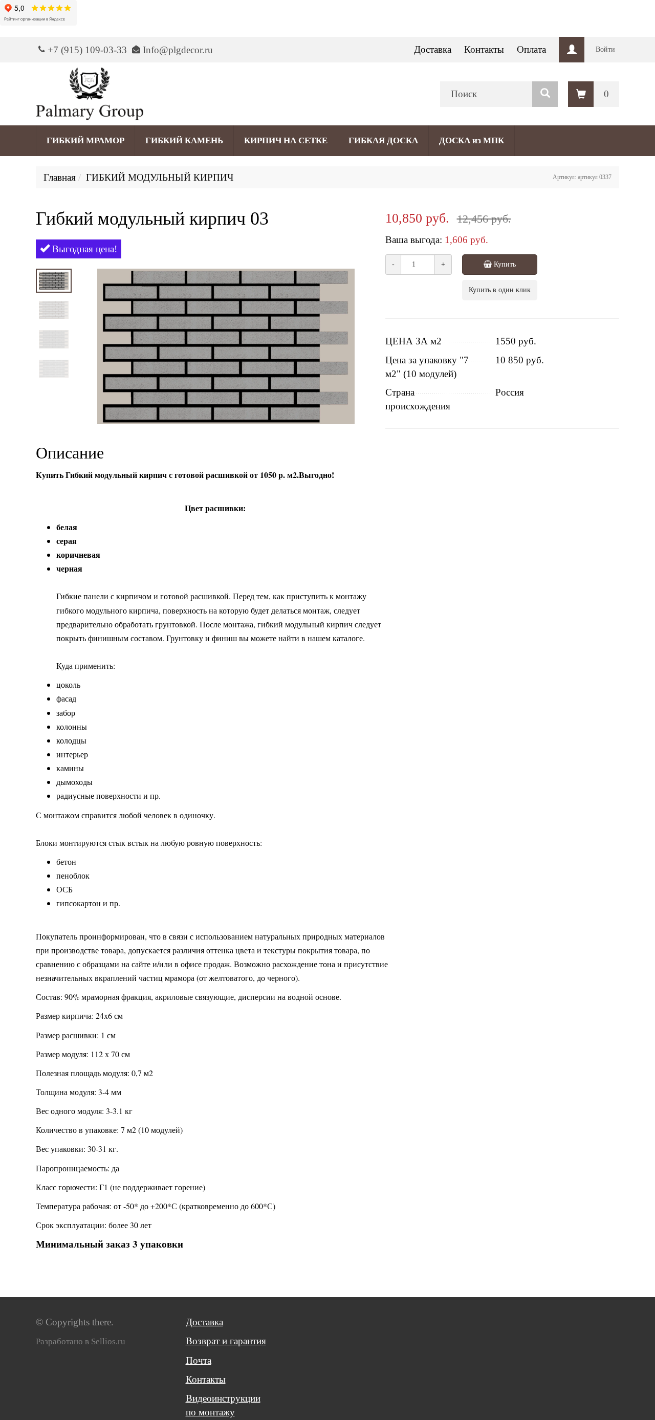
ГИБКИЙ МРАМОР (85, 140)
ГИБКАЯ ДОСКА (383, 140)
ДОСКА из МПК (471, 140)
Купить (504, 264)
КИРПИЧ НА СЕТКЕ (286, 140)
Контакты (484, 49)
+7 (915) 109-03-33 (87, 50)
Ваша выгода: (413, 239)
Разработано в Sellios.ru (80, 1341)
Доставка (432, 49)
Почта (198, 1360)
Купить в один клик (500, 290)
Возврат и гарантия (226, 1341)
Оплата (531, 49)
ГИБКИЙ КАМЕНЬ (184, 140)
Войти (605, 49)
